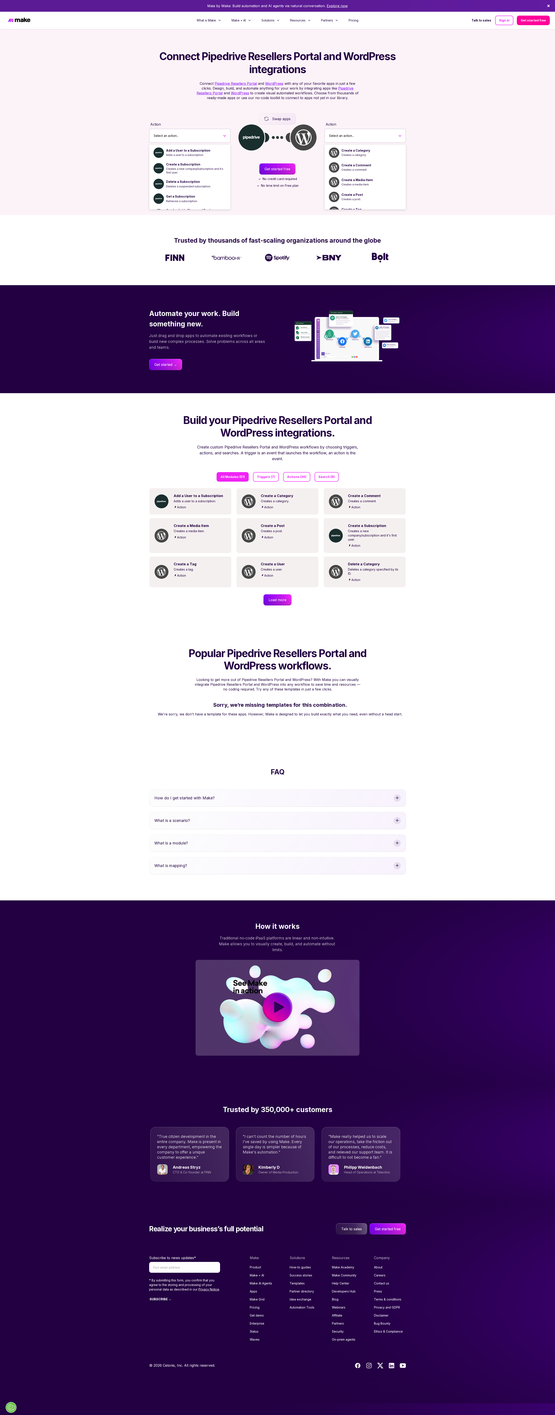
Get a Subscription (180, 196)
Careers (379, 1275)
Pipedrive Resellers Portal (236, 83)
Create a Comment (356, 165)
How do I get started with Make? (184, 798)
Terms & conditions (387, 1299)
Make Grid (257, 1299)
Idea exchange (300, 1299)
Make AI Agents (261, 1283)
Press (378, 1291)
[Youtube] (403, 1366)
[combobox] (153, 135)
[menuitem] (209, 20)
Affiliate (337, 1315)
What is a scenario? (172, 820)
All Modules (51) (232, 477)
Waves (255, 1339)
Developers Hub (344, 1291)
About (378, 1267)
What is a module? (171, 843)
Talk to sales (481, 20)
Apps (253, 1291)
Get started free (533, 20)
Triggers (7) (266, 477)
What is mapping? (170, 865)
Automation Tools (302, 1307)
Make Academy (343, 1267)
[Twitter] (380, 1366)
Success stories (301, 1275)
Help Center (340, 1283)
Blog (335, 1299)
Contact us (381, 1283)
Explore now (337, 6)
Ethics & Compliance (388, 1331)
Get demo (257, 1315)
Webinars (338, 1307)
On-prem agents (343, 1339)
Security (338, 1331)
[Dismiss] (548, 6)
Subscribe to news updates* (172, 1258)
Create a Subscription (183, 164)
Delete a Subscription (183, 181)
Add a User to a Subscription (188, 150)
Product (255, 1267)
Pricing (353, 20)
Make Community (344, 1275)
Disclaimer (381, 1315)
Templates (297, 1283)
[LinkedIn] (391, 1366)
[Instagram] (369, 1366)
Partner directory (302, 1291)
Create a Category (355, 150)
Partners (338, 1323)
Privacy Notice (208, 1289)
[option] (189, 152)
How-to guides (300, 1267)
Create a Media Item (357, 180)
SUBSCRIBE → (160, 1299)
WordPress (274, 83)
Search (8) (326, 477)
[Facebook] (358, 1366)
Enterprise (257, 1323)
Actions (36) (296, 477)
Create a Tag (351, 209)
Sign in (504, 20)
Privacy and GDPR (387, 1307)
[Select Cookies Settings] (11, 1407)
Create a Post (352, 194)
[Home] (19, 20)
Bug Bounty (382, 1323)
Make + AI (257, 1275)
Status (254, 1331)
